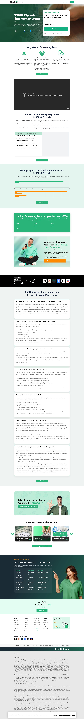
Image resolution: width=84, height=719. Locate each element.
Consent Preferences (65, 645)
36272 (52, 223)
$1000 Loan (30, 582)
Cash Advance (16, 630)
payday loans (33, 121)
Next (71, 533)
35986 (35, 223)
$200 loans (30, 575)
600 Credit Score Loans (43, 577)
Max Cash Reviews (47, 626)
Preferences (55, 715)
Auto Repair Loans (42, 582)
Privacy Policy (18, 645)
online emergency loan (31, 24)
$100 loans (30, 572)
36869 (17, 228)
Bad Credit (18, 589)
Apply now (42, 610)
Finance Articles (37, 622)
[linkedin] (61, 649)
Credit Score (26, 624)
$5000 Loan (31, 589)
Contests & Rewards (47, 628)
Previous (12, 533)
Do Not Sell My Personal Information (46, 645)
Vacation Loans (41, 587)
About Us (45, 620)
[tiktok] (69, 649)
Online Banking (26, 630)
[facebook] (55, 649)
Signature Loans (19, 587)
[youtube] (66, 649)
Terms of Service (26, 645)
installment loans (47, 121)
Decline (63, 715)
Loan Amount (47, 20)
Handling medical (21, 405)
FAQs (44, 624)
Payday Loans (19, 577)
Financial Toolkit (37, 624)
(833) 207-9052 (57, 624)
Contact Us (45, 622)
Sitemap (57, 645)
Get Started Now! (42, 202)
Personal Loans (19, 582)
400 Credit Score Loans (43, 572)
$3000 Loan (31, 587)
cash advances (55, 121)
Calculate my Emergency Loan (54, 260)
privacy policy (60, 705)
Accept (71, 715)
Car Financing (26, 622)
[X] (58, 649)
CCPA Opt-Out (34, 645)
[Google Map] (55, 144)
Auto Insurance (26, 620)
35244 (17, 223)
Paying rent (19, 402)
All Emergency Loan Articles (42, 546)
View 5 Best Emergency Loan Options (28, 506)
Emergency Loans (20, 575)
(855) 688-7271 (57, 627)
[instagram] (63, 649)
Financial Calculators (38, 626)
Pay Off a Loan (36, 620)
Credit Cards (26, 628)
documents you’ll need (25, 324)
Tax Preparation (26, 626)
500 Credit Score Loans (43, 575)
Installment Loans (17, 626)
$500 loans (30, 577)
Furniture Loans (41, 589)
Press (44, 630)
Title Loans (18, 572)
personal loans (40, 121)
